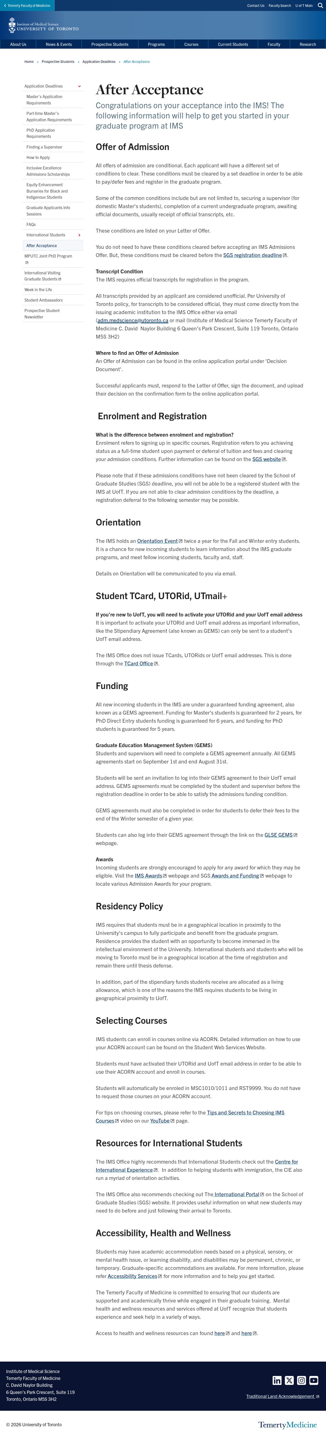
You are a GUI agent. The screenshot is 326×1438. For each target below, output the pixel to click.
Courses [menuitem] (191, 44)
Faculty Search (280, 5)
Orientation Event (157, 540)
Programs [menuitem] (156, 44)
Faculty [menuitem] (274, 44)
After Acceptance (41, 245)
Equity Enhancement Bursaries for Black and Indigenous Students (47, 190)
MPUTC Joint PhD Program (48, 255)
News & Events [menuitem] (59, 44)
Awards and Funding (234, 875)
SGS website (266, 458)
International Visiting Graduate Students (42, 275)
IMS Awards (148, 875)
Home (29, 61)
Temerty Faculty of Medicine (29, 5)
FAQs (31, 224)
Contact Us (255, 5)
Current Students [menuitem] (233, 44)
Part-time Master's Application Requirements (49, 116)
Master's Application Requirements (44, 99)
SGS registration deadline (252, 254)
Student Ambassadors (43, 299)
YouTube (160, 1120)
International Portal (236, 1194)
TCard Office (138, 663)
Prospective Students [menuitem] (109, 44)
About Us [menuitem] (18, 44)
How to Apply (38, 157)
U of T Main (304, 5)
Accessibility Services (132, 1275)
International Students (45, 234)
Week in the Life (38, 289)
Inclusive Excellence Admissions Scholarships (48, 170)
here (219, 1332)
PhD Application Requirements (40, 133)
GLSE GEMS (279, 834)
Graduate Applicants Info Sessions (48, 210)
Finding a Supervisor (44, 146)
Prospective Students (58, 61)
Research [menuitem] (308, 44)
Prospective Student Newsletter (42, 313)
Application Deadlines (43, 85)
